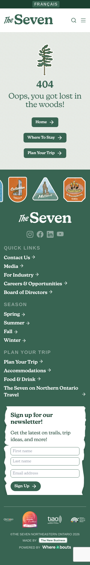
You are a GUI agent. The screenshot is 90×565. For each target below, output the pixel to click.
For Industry (19, 275)
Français (46, 4)
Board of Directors (25, 292)
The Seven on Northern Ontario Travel (41, 392)
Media (11, 266)
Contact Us (17, 258)
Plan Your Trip (21, 362)
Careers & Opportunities (33, 284)
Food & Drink (20, 379)
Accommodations (25, 371)
